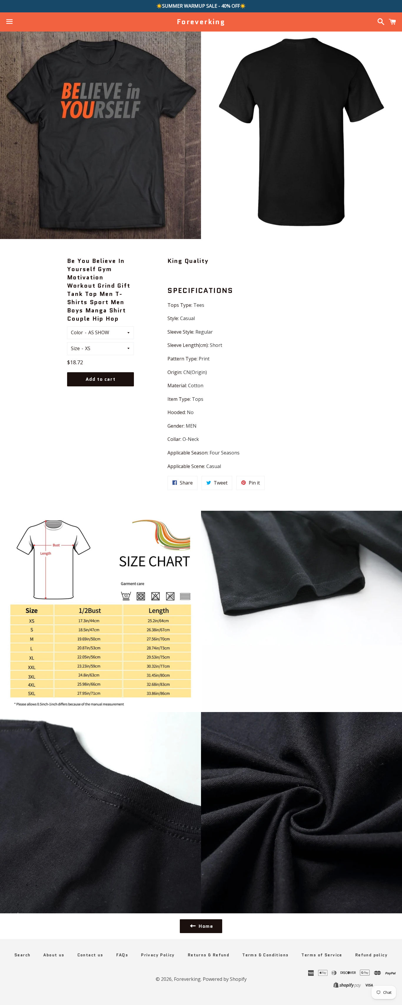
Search (22, 955)
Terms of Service (321, 955)
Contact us (90, 955)
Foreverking (201, 22)
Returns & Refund (208, 955)
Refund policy (371, 955)
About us (53, 955)
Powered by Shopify (225, 979)
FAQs (122, 955)
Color (77, 332)
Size (75, 348)
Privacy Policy (158, 955)
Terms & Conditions (265, 955)
